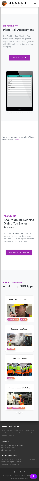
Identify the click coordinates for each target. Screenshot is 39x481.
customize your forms (17, 252)
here (17, 139)
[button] (8, 91)
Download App (18, 57)
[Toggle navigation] (35, 3)
